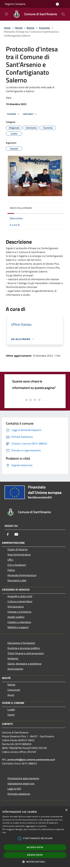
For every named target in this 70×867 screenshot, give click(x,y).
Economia (44, 28)
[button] (35, 861)
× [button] (66, 810)
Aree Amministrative (19, 554)
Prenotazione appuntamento (23, 778)
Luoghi (11, 709)
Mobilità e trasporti (18, 627)
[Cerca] (63, 14)
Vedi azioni (28, 114)
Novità (18, 28)
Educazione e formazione (21, 643)
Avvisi (10, 695)
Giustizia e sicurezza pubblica (23, 648)
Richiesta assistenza (18, 794)
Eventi (11, 715)
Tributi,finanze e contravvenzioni (25, 653)
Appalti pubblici (15, 617)
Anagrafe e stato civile (19, 596)
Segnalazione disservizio (20, 783)
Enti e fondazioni (16, 565)
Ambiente (12, 658)
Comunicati (13, 690)
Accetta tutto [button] (35, 847)
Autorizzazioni (15, 669)
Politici (11, 570)
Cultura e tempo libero (19, 601)
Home (7, 28)
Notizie (30, 28)
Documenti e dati (16, 580)
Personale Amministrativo (21, 575)
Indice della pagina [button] (21, 208)
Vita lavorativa (15, 606)
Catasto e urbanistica (19, 622)
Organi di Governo (17, 549)
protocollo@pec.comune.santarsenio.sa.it (31, 759)
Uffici (10, 560)
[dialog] (35, 837)
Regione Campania (15, 4)
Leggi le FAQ (14, 789)
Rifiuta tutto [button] (35, 855)
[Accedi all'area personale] (57, 4)
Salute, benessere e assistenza (24, 664)
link (4, 832)
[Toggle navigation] (6, 14)
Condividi (11, 114)
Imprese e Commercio (19, 612)
